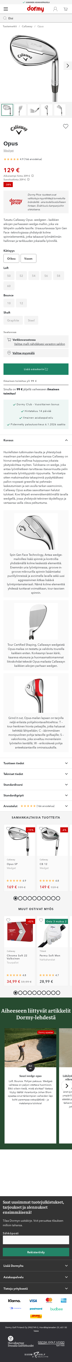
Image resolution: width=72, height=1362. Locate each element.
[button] (19, 897)
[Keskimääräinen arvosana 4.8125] (47, 880)
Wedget (8, 150)
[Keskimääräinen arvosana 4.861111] (14, 880)
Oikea (11, 258)
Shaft (6, 312)
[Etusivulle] (35, 8)
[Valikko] (5, 9)
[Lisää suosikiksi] (66, 126)
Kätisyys (9, 250)
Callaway (27, 26)
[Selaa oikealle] (68, 65)
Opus (40, 26)
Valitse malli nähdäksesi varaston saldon (39, 344)
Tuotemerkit (10, 26)
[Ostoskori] (65, 9)
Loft (6, 268)
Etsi (10, 18)
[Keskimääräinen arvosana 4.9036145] (11, 159)
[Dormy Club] (55, 9)
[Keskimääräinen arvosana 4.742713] (47, 975)
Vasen (28, 258)
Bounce (8, 295)
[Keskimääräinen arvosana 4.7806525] (14, 975)
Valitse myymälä (24, 353)
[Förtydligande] (32, 176)
